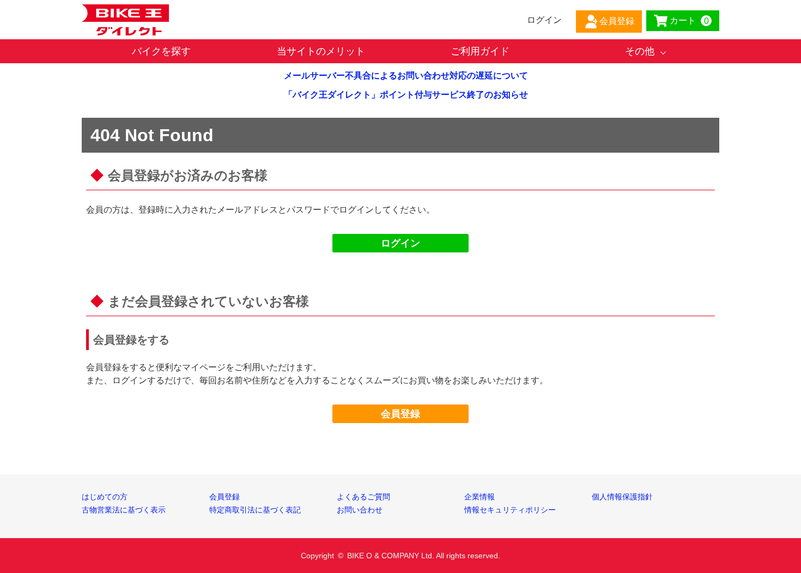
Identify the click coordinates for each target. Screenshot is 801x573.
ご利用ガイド (480, 51)
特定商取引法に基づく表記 (255, 509)
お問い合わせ (360, 509)
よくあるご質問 (363, 496)
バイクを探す (161, 51)
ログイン (400, 243)
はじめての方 (105, 496)
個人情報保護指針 (622, 496)
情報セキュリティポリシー (510, 509)
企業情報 (479, 496)
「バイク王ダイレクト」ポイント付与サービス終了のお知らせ (406, 94)
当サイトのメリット (321, 51)
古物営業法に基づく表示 (124, 509)
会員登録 (400, 413)
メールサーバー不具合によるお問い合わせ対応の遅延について (406, 75)
